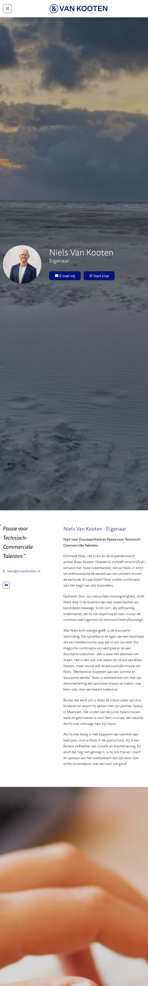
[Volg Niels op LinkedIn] (6, 585)
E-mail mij (67, 275)
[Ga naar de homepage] (78, 8)
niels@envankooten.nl (23, 571)
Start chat (101, 275)
